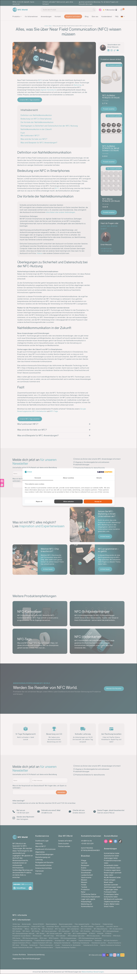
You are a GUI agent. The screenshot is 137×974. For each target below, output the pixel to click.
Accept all (98, 501)
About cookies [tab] (68, 478)
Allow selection (68, 501)
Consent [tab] (38, 478)
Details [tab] (99, 478)
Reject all (39, 501)
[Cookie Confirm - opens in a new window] (104, 472)
